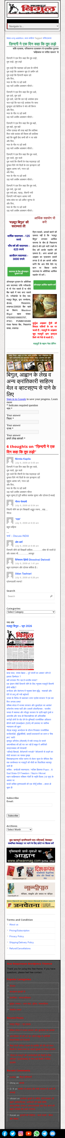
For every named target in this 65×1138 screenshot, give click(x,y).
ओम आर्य (19, 542)
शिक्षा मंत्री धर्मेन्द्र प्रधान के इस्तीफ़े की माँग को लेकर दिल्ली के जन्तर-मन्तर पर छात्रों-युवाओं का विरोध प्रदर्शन (32, 1047)
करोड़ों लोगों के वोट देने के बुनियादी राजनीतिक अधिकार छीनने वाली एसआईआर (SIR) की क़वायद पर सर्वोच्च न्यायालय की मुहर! (29, 723)
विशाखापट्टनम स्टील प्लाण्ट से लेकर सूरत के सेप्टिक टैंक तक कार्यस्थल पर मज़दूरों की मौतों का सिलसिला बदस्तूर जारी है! (30, 762)
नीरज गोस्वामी (21, 501)
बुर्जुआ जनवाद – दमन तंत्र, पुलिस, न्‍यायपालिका (29, 1003)
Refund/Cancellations (20, 948)
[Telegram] (44, 1133)
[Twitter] (12, 1133)
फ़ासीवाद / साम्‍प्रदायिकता (20, 997)
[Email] (52, 1133)
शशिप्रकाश (47, 37)
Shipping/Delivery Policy (21, 942)
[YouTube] (28, 1133)
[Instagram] (20, 1133)
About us (13, 924)
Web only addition (15, 37)
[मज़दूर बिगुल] (33, 12)
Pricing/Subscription (19, 930)
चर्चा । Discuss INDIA (18, 536)
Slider (12, 985)
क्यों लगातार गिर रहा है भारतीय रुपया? (22, 680)
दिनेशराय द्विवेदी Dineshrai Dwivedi (32, 559)
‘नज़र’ (18, 519)
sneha (13, 1076)
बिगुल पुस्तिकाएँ (26, 1076)
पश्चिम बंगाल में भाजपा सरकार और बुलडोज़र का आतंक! (29, 705)
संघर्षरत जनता (15, 1009)
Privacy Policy (16, 936)
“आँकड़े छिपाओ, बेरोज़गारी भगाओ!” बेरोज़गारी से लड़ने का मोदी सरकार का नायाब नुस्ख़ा (30, 753)
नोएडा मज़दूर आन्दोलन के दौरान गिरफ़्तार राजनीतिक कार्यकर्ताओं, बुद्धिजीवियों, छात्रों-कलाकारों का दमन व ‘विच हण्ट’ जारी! (30, 733)
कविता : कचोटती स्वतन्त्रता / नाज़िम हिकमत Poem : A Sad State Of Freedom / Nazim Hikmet (30, 771)
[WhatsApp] (36, 1133)
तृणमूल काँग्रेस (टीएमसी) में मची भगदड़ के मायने (26, 740)
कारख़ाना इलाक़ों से (17, 991)
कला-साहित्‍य (29, 37)
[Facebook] (4, 1133)
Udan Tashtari (23, 573)
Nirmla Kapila (23, 458)
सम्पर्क (21, 1082)
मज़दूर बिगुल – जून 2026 (19, 626)
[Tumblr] (60, 1133)
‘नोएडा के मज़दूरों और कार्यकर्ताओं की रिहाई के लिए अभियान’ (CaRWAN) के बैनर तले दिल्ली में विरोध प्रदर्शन (30, 1059)
